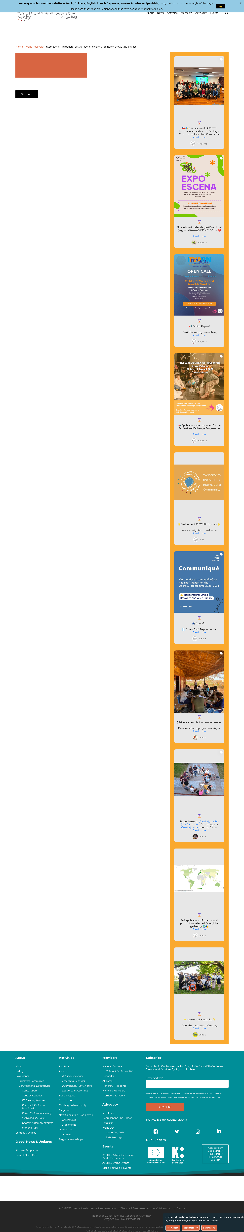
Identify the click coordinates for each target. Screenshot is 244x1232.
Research (107, 1122)
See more (26, 94)
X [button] (241, 3)
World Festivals (34, 46)
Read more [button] (199, 137)
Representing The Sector (117, 1117)
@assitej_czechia (209, 821)
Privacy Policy (215, 1153)
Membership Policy (113, 1095)
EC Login (215, 1159)
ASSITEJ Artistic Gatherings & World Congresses (119, 1157)
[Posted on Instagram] (199, 123)
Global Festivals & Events (116, 1167)
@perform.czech (190, 824)
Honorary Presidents (114, 1085)
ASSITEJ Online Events (115, 1162)
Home (19, 46)
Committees (66, 1100)
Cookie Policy (215, 1150)
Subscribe (154, 1058)
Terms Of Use (215, 1156)
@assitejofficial (189, 827)
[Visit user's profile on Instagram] (193, 143)
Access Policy (215, 1147)
